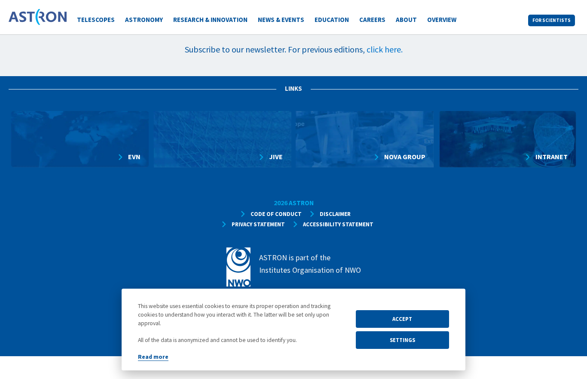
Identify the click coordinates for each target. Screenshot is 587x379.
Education (332, 19)
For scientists (551, 20)
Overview (441, 19)
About (406, 19)
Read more (153, 357)
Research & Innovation (210, 19)
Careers (372, 19)
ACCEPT (402, 318)
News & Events (281, 19)
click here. (385, 49)
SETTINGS (402, 339)
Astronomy (144, 19)
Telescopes (96, 19)
